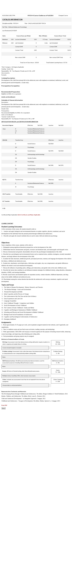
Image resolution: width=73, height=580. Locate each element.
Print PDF (4, 405)
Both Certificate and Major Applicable (29, 215)
